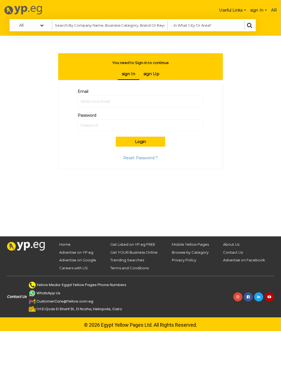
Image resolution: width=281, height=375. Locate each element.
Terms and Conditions (129, 268)
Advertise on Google (77, 260)
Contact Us (233, 252)
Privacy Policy (184, 260)
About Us (231, 244)
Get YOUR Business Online (134, 252)
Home (65, 244)
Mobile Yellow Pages (190, 244)
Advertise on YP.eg (76, 252)
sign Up (151, 73)
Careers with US (73, 268)
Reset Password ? (140, 157)
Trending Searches (127, 260)
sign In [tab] (128, 73)
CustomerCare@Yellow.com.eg (64, 301)
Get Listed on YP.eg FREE (132, 244)
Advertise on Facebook (244, 260)
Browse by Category (190, 252)
